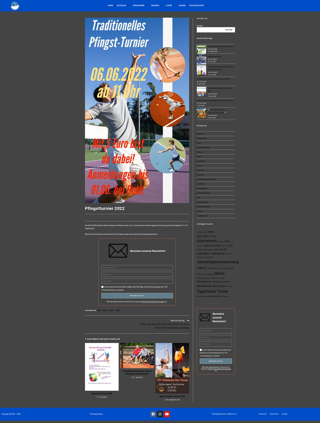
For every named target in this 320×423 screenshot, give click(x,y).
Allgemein (200, 134)
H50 (220, 250)
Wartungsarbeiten (202, 296)
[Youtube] (167, 414)
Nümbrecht (214, 278)
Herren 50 (200, 170)
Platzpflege (217, 282)
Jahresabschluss (209, 257)
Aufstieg (220, 241)
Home (110, 6)
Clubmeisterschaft (203, 147)
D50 (231, 245)
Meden (232, 268)
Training (200, 211)
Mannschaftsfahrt (203, 193)
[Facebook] (153, 414)
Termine (230, 286)
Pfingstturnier (108, 310)
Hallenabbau (203, 253)
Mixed (99, 310)
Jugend (201, 267)
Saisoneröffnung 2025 (101, 393)
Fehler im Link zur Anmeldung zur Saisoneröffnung (215, 100)
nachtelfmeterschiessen (203, 278)
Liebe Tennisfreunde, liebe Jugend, (220, 46)
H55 (225, 249)
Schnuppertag (202, 202)
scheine (226, 281)
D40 (227, 246)
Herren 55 (200, 175)
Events (124, 217)
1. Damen (199, 232)
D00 (223, 246)
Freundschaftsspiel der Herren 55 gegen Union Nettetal (137, 372)
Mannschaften (202, 188)
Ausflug (227, 241)
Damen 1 (200, 152)
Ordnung (221, 278)
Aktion (211, 231)
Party (198, 197)
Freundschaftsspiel (208, 250)
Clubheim (199, 246)
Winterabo (225, 296)
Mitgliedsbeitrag (209, 274)
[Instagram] (160, 414)
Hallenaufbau (218, 253)
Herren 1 (200, 166)
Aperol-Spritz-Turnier (207, 236)
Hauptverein (201, 161)
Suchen (200, 26)
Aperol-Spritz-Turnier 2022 (172, 396)
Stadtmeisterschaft (204, 207)
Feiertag (199, 250)
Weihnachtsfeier (215, 296)
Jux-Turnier (201, 184)
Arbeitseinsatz (202, 138)
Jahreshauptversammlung (206, 179)
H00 (216, 250)
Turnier (117, 310)
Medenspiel (200, 274)
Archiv (199, 143)
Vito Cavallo (93, 217)
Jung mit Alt (212, 268)
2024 (205, 232)
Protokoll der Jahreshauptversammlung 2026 (213, 79)
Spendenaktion (219, 286)
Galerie (182, 6)
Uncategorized (202, 216)
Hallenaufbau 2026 (214, 56)
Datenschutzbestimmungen (153, 302)
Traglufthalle (206, 292)
